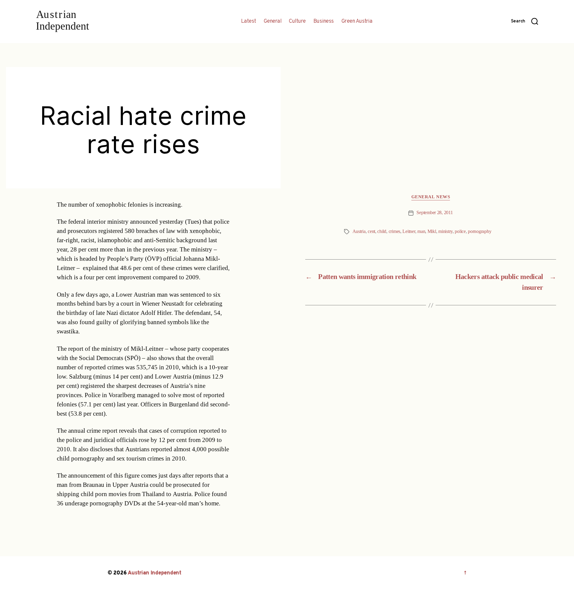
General (273, 21)
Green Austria (357, 21)
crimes (394, 231)
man (421, 231)
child (381, 231)
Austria (359, 231)
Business (323, 21)
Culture (297, 21)
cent (371, 231)
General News (430, 197)
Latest (248, 21)
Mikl (432, 231)
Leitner (408, 231)
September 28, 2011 (434, 213)
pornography (479, 231)
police (460, 231)
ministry (445, 231)
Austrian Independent (154, 573)
